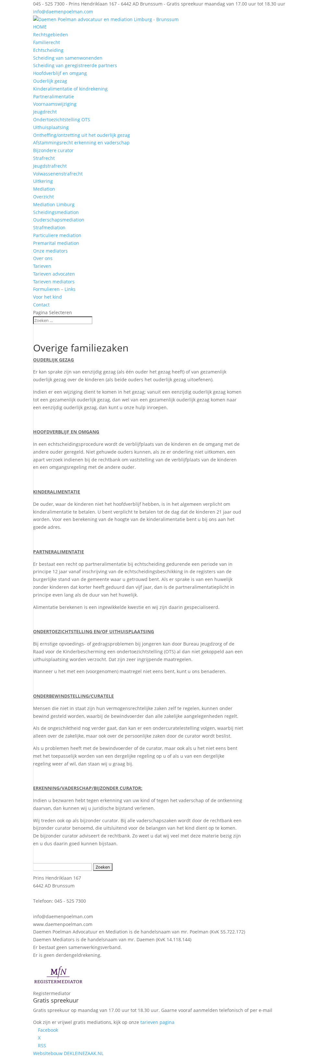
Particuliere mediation (57, 235)
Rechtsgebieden (50, 34)
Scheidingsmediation (56, 212)
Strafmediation (49, 227)
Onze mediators (50, 251)
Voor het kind (47, 297)
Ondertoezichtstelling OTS (61, 119)
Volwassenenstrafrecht (58, 174)
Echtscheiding (48, 50)
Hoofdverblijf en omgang (60, 73)
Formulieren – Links (54, 289)
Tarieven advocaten (54, 274)
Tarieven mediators (54, 282)
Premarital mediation (56, 243)
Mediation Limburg (54, 204)
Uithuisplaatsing (51, 127)
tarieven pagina (157, 1022)
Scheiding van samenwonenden (67, 58)
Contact (41, 305)
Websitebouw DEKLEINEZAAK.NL (68, 1053)
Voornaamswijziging (55, 104)
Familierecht (46, 42)
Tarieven (42, 266)
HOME (40, 27)
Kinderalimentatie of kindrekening (70, 89)
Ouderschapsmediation (58, 220)
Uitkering (43, 181)
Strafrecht (44, 158)
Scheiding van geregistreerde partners (75, 65)
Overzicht (43, 197)
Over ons (43, 258)
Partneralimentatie (53, 96)
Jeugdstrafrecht (50, 166)
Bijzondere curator (53, 150)
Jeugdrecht (45, 112)
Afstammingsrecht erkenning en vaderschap (81, 142)
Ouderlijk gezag (50, 81)
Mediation (44, 189)
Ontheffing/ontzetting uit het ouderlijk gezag (81, 135)
